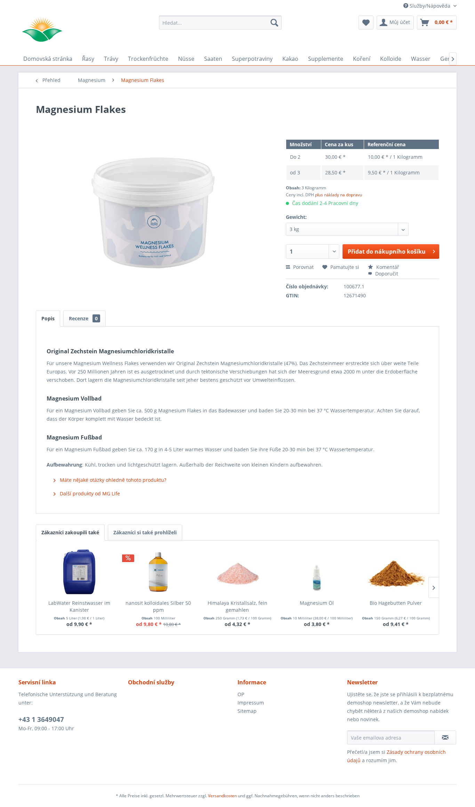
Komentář (387, 267)
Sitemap (247, 711)
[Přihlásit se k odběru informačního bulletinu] (445, 737)
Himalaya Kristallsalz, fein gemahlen (237, 606)
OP (241, 694)
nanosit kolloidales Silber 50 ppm (158, 606)
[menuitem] (220, 23)
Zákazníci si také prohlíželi (145, 532)
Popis (48, 318)
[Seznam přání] (366, 23)
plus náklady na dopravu (338, 195)
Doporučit (386, 273)
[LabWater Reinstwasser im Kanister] (79, 571)
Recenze (83, 318)
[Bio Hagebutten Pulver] (396, 571)
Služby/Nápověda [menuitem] (430, 5)
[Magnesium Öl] (317, 571)
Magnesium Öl (317, 603)
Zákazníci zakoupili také (70, 532)
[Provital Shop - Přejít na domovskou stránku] (42, 29)
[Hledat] (274, 23)
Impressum (251, 702)
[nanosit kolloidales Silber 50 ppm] (158, 571)
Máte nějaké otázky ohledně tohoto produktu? (112, 480)
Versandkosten (222, 796)
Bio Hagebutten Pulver (396, 603)
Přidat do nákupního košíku (387, 251)
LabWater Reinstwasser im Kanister (79, 606)
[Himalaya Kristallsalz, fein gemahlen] (237, 571)
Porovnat (303, 267)
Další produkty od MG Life (89, 493)
